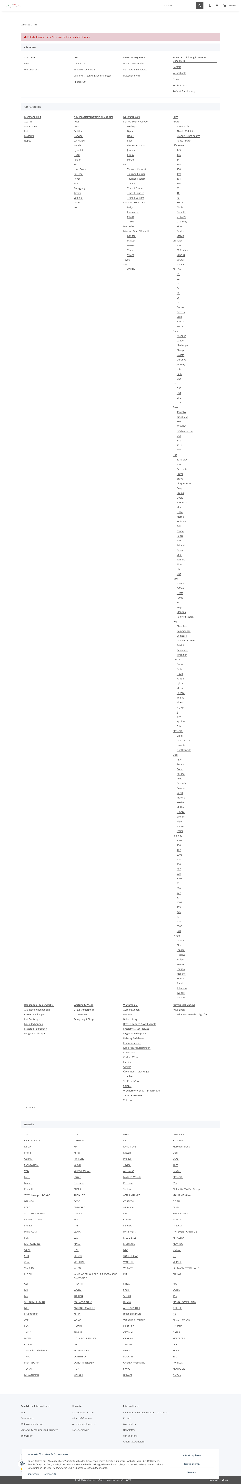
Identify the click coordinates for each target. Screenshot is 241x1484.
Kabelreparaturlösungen (136, 1047)
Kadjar (180, 959)
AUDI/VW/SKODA (83, 1301)
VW (75, 207)
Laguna (181, 969)
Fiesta (180, 592)
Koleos (180, 964)
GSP (26, 1320)
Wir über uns (31, 69)
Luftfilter (128, 1062)
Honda (77, 145)
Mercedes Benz (181, 1146)
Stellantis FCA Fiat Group (186, 1189)
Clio (179, 945)
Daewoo (78, 135)
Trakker (131, 221)
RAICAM (127, 1374)
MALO (77, 1243)
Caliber (181, 340)
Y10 (179, 716)
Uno (179, 573)
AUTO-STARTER (131, 1307)
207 (179, 869)
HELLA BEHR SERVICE (85, 1338)
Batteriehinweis (132, 75)
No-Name (79, 1183)
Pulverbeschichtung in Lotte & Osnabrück (189, 59)
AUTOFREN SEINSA (34, 1213)
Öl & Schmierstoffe (84, 1009)
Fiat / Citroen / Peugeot (135, 121)
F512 (179, 445)
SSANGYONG (31, 1164)
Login (27, 63)
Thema (180, 697)
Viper (179, 378)
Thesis (180, 702)
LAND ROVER (130, 1146)
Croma (180, 492)
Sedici (180, 540)
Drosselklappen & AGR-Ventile (139, 1024)
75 (178, 197)
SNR (26, 1255)
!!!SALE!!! (30, 1107)
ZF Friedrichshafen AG (36, 1350)
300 (179, 245)
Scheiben (128, 1076)
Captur (180, 940)
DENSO (78, 1213)
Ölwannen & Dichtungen (136, 1071)
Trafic (130, 250)
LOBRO (77, 1289)
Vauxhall (78, 197)
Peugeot (177, 835)
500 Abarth (183, 126)
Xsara (180, 326)
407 (179, 916)
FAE (26, 1295)
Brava (180, 473)
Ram (179, 373)
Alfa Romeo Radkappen (37, 1009)
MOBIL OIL (129, 1243)
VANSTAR (128, 1262)
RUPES (77, 1189)
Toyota (77, 193)
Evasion (181, 307)
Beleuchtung (130, 1019)
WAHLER (78, 1374)
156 (179, 169)
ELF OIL (28, 1274)
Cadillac (78, 131)
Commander (183, 631)
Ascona (181, 773)
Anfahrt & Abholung (184, 91)
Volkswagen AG (82, 1170)
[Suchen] (199, 5)
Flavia (180, 673)
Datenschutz (49, 1474)
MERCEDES (179, 1338)
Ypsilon (181, 721)
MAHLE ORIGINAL (182, 1195)
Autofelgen (179, 1009)
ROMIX (127, 1301)
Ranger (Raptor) (185, 616)
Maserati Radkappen (35, 1028)
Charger (181, 350)
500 (179, 464)
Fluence (181, 954)
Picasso (181, 312)
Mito (179, 226)
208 (179, 873)
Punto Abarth (184, 140)
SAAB (176, 1158)
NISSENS (177, 1326)
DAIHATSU (79, 140)
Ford (125, 164)
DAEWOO (79, 1140)
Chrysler (177, 240)
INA (125, 1274)
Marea (180, 516)
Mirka (77, 1152)
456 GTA (181, 412)
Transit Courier (135, 193)
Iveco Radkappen (33, 1024)
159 (179, 173)
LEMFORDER (31, 1314)
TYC (175, 1295)
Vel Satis (181, 997)
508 (179, 930)
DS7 (179, 402)
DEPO (27, 1207)
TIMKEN (127, 1344)
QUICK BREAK (130, 1255)
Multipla (181, 521)
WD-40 (77, 1320)
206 (179, 864)
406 (179, 911)
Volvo (77, 202)
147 (179, 159)
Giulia (180, 207)
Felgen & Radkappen (134, 1033)
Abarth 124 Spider (187, 131)
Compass (182, 635)
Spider (180, 231)
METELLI (28, 1338)
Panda (180, 531)
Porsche (78, 173)
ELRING (177, 1274)
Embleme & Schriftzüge (136, 1028)
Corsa (180, 792)
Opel (175, 754)
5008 (179, 926)
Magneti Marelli (132, 1176)
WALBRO (29, 1268)
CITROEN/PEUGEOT (34, 1301)
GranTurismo (184, 740)
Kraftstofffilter (131, 1057)
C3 (178, 283)
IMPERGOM (30, 1231)
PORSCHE (79, 1158)
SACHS (27, 1332)
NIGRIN (78, 1326)
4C (178, 193)
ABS (175, 1283)
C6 (178, 297)
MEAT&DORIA (31, 1362)
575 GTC (181, 426)
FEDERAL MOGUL (33, 1219)
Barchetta (182, 469)
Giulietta (181, 212)
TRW (175, 1164)
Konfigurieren (192, 1463)
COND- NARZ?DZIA (84, 1362)
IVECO (27, 1146)
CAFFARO (128, 1219)
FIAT (76, 1249)
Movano (131, 245)
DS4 (179, 392)
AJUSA (77, 1314)
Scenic (180, 983)
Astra (179, 778)
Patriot (180, 645)
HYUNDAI (178, 1140)
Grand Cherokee (186, 640)
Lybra (180, 683)
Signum (181, 816)
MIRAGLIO (178, 1237)
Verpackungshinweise (135, 69)
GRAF (27, 1262)
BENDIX (127, 1350)
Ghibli (180, 735)
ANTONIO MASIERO (84, 1307)
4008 (179, 902)
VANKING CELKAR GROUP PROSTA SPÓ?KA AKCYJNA (95, 1276)
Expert (130, 140)
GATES (176, 1332)
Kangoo (131, 235)
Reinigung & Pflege (84, 1019)
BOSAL (176, 1350)
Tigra (179, 821)
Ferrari (176, 407)
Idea (179, 507)
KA (178, 602)
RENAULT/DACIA (182, 1320)
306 (179, 888)
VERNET (177, 1262)
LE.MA (77, 1231)
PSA (175, 1183)
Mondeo (181, 611)
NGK (125, 1249)
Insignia (181, 797)
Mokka (180, 807)
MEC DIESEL (129, 1237)
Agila (179, 759)
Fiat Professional (136, 145)
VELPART (128, 1268)
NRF (26, 1307)
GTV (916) (182, 221)
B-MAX (180, 583)
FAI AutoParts (31, 1374)
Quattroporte (184, 750)
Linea (180, 511)
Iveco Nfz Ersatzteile (134, 202)
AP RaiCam (129, 1207)
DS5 (179, 397)
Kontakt (177, 66)
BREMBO (29, 1201)
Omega (181, 811)
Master (131, 240)
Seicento (181, 545)
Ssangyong (80, 188)
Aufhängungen (131, 1009)
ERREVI (28, 1225)
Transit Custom (135, 197)
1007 (179, 840)
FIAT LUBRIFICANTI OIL (185, 1231)
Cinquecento (184, 483)
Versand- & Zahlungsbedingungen (92, 75)
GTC (179, 450)
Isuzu (77, 154)
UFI (174, 1255)
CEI (26, 1283)
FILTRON (177, 1219)
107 (179, 849)
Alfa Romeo (30, 126)
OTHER (127, 1295)
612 (179, 435)
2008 (179, 854)
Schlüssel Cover (132, 1081)
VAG (26, 1170)
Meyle (27, 1152)
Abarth (28, 121)
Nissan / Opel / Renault (136, 231)
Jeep (175, 621)
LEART (77, 1237)
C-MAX (180, 588)
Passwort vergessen (134, 57)
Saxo (179, 316)
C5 (178, 293)
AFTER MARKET (131, 1195)
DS (174, 383)
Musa (180, 688)
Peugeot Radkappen (35, 1033)
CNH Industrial (32, 1140)
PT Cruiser (182, 250)
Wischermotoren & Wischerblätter (142, 1090)
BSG (175, 1356)
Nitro (179, 369)
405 (179, 907)
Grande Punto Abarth (188, 135)
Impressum (33, 1474)
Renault (177, 935)
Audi (76, 121)
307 (179, 892)
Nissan (127, 1152)
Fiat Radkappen (32, 1019)
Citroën (177, 269)
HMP (76, 1368)
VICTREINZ (79, 1262)
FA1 (26, 1289)
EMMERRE (79, 1207)
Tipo (179, 564)
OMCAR (177, 1249)
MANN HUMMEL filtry (184, 1301)
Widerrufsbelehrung (85, 69)
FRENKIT (78, 1283)
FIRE (76, 1225)
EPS (125, 1213)
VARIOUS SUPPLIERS (134, 1320)
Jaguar (77, 159)
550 (179, 421)
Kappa (180, 678)
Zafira (180, 830)
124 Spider (183, 459)
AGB (76, 57)
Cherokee (182, 626)
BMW (77, 126)
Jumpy (130, 154)
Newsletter (179, 79)
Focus (180, 597)
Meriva (180, 802)
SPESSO (78, 1255)
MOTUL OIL (179, 1368)
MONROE (178, 1243)
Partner (131, 159)
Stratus (181, 259)
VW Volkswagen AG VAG (37, 1195)
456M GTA (182, 416)
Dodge (176, 331)
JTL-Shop (224, 1479)
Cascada (181, 783)
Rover (77, 178)
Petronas (82, 1014)
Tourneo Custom (136, 178)
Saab (76, 183)
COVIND (28, 1344)
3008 (179, 878)
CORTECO (128, 1201)
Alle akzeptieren (192, 1455)
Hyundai (78, 150)
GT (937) (181, 216)
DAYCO (177, 1170)
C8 (178, 302)
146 (179, 154)
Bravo (180, 478)
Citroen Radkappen (34, 1014)
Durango (181, 359)
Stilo (179, 554)
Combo (180, 788)
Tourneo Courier (136, 173)
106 (179, 845)
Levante (181, 745)
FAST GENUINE (32, 1243)
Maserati (29, 135)
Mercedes (128, 226)
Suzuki (77, 1164)
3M (26, 1134)
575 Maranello (184, 431)
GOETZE (177, 1307)
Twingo (181, 992)
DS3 (179, 388)
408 (179, 921)
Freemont (182, 502)
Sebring (181, 254)
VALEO (77, 1268)
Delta (179, 669)
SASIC (126, 1289)
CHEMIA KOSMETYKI (134, 1362)
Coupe (180, 488)
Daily (130, 207)
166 (179, 183)
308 (179, 897)
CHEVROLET (179, 1134)
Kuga (179, 607)
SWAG (126, 1368)
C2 (178, 278)
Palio (179, 526)
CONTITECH (80, 1356)
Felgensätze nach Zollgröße (192, 1014)
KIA (75, 164)
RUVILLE (78, 1332)
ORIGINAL (128, 1338)
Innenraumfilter (132, 1043)
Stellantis (128, 1189)
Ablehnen (192, 1472)
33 (178, 188)
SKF (76, 1219)
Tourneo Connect (136, 169)
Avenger (181, 335)
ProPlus (127, 1158)
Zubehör (128, 1100)
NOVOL (177, 1374)
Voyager (181, 264)
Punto (180, 535)
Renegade (182, 650)
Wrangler (182, 654)
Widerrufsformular (133, 63)
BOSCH (77, 1201)
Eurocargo (132, 212)
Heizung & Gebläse (133, 1038)
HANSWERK (129, 1231)
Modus (180, 978)
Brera (180, 202)
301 (179, 883)
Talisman (182, 988)
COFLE (176, 1289)
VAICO (176, 1344)
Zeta (179, 726)
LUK (26, 1237)
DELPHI (177, 1201)
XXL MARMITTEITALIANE (186, 1268)
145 (179, 150)
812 (179, 440)
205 (179, 859)
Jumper (131, 150)
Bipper (131, 131)
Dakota (180, 354)
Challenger (183, 345)
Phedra (181, 692)
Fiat (26, 131)
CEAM (176, 1207)
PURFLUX (177, 1362)
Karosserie (129, 1052)
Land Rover (80, 169)
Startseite (29, 57)
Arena (180, 769)
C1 (178, 273)
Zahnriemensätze (132, 1095)
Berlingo (131, 126)
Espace (180, 949)
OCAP (27, 1249)
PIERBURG (128, 1326)
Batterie (127, 1014)
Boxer (130, 135)
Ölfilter (127, 1066)
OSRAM (131, 269)
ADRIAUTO (79, 1195)
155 (179, 164)
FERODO (127, 1225)
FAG (26, 1326)
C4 (178, 288)
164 (179, 178)
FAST (27, 1176)
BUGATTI (128, 1356)
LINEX (126, 1283)
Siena (180, 550)
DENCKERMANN (132, 1314)
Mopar (27, 1183)
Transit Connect (136, 188)
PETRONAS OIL (82, 1350)
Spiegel (127, 1085)
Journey (181, 364)
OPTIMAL (128, 1332)
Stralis (130, 216)
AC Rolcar (128, 1170)
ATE (76, 1134)
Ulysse (180, 569)
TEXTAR (28, 1368)
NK (174, 1314)
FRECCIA (177, 1225)
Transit (131, 183)
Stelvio (180, 235)
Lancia (176, 659)
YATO (27, 1356)
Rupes (27, 140)
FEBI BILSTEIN (180, 1213)
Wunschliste (179, 73)
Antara (180, 764)
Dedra (180, 664)
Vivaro (130, 254)
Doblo (180, 497)
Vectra (180, 826)
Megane (181, 973)
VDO (76, 1344)
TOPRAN (78, 1295)
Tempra (181, 559)
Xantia (180, 321)
